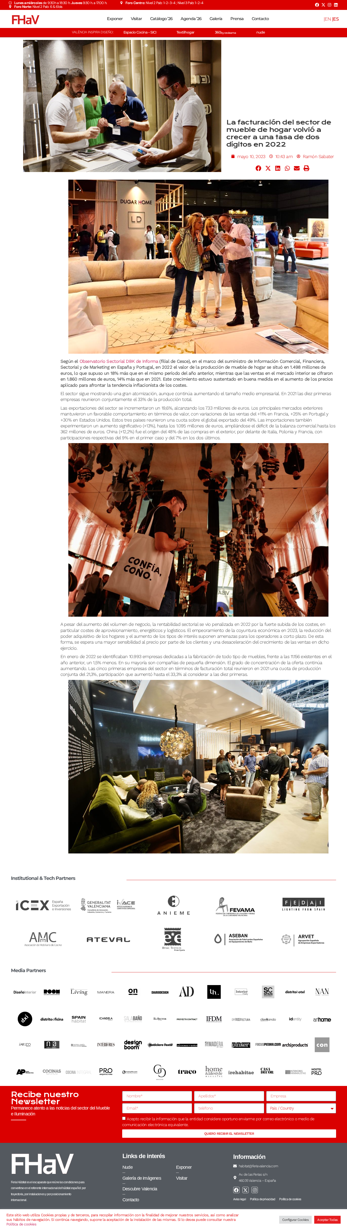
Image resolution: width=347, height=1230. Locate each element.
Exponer (115, 18)
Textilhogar (185, 32)
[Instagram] (329, 5)
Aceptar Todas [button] (327, 1220)
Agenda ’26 (191, 18)
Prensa (237, 18)
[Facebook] (317, 5)
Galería (216, 18)
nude (260, 32)
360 (225, 32)
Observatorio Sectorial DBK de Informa (119, 361)
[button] (258, 168)
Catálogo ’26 (161, 18)
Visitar (136, 18)
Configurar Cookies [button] (295, 1220)
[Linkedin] (336, 5)
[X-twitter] (323, 5)
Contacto (260, 18)
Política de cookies (21, 1224)
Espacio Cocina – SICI (139, 32)
